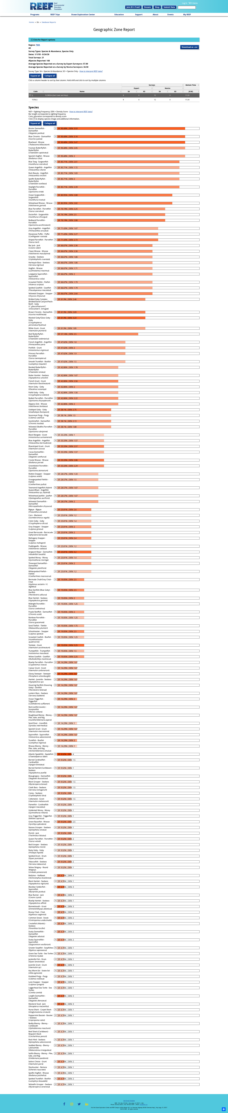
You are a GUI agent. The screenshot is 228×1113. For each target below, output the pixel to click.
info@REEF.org (143, 1104)
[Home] (47, 6)
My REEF (187, 14)
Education (119, 14)
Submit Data (169, 7)
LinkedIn (86, 1105)
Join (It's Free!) (133, 7)
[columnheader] (153, 85)
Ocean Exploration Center (83, 14)
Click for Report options (44, 39)
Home (31, 22)
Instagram (71, 1105)
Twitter (79, 1105)
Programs (34, 14)
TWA (38, 45)
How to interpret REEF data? (91, 71)
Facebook (64, 1105)
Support (138, 14)
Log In (184, 3)
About (155, 14)
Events (170, 14)
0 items (194, 3)
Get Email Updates (129, 1101)
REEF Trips (55, 14)
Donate (147, 7)
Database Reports (49, 22)
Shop (157, 7)
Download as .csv (189, 47)
